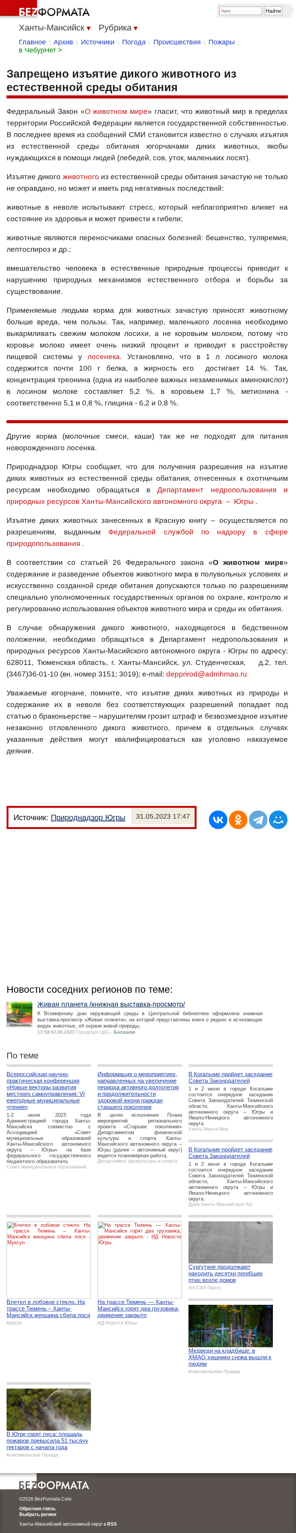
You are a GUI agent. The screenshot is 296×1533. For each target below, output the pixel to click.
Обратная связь (37, 1508)
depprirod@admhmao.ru (206, 674)
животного (81, 177)
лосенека (103, 357)
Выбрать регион (37, 1514)
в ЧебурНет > (40, 50)
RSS (112, 1524)
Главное (32, 42)
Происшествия (177, 42)
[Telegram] (258, 820)
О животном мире (116, 111)
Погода (134, 42)
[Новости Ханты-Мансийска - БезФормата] (46, 9)
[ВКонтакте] (218, 820)
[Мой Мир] (278, 820)
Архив (63, 42)
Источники (97, 42)
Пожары (222, 42)
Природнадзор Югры (88, 817)
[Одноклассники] (238, 820)
